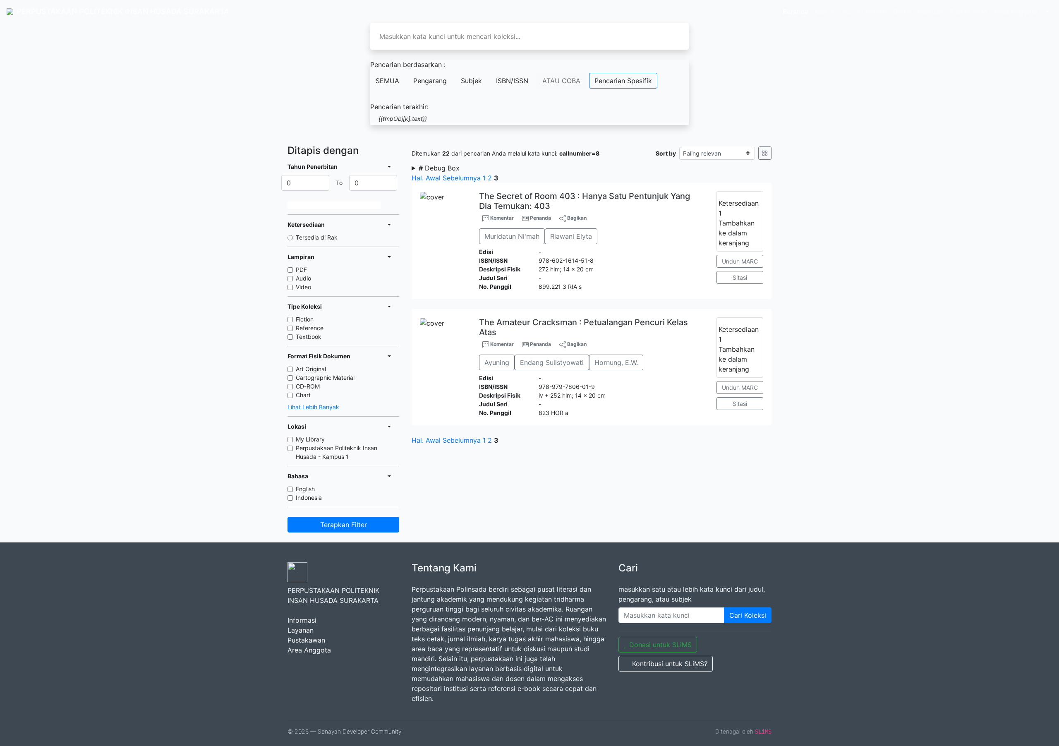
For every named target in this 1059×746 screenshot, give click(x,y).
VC (846, 11)
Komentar (501, 218)
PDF (301, 269)
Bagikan (576, 218)
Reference (309, 327)
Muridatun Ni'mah (511, 236)
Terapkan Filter (343, 525)
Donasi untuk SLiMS (660, 644)
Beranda (795, 11)
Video (303, 286)
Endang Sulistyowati (552, 362)
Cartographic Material (325, 377)
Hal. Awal (426, 178)
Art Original (311, 368)
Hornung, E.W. (616, 362)
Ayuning (496, 362)
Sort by (666, 153)
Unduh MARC (740, 261)
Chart (303, 394)
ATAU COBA (561, 81)
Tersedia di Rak (317, 237)
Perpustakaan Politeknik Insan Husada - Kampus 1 (336, 452)
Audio (303, 278)
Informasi (872, 11)
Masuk (825, 11)
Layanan (301, 630)
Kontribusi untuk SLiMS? (669, 664)
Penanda (540, 218)
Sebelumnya (462, 178)
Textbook (308, 336)
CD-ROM (308, 386)
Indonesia (309, 497)
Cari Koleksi (747, 615)
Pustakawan (968, 11)
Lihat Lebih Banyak (313, 406)
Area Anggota (1015, 11)
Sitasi (740, 277)
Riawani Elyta (571, 236)
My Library (310, 439)
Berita (902, 11)
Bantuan (930, 11)
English (305, 488)
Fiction (305, 319)
